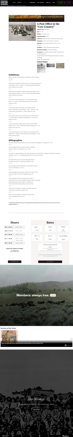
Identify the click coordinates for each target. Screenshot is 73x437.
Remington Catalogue (10, 5)
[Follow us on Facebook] (13, 435)
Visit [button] (14, 2)
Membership (32, 2)
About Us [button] (48, 2)
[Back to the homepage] (4, 2)
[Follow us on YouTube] (39, 435)
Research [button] (25, 2)
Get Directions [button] (14, 261)
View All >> (10, 80)
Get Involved (36, 409)
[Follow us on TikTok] (21, 435)
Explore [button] (19, 2)
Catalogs (4, 5)
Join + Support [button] (40, 2)
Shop (54, 2)
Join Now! (53, 295)
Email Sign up (5, 436)
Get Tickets (68, 2)
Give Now (61, 2)
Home (1, 5)
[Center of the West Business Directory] (66, 435)
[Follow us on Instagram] (30, 435)
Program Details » (50, 249)
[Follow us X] (48, 435)
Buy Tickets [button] (50, 261)
